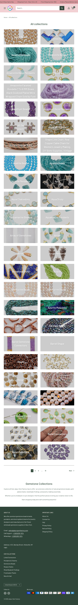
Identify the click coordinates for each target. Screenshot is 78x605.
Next (70, 471)
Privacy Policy (46, 525)
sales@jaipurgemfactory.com (18, 530)
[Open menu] (5, 8)
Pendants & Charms (10, 561)
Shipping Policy (47, 532)
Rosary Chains (8, 567)
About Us (45, 516)
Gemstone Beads (9, 564)
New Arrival (8, 576)
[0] (72, 8)
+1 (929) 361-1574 (18, 533)
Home (5, 17)
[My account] (69, 8)
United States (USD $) (11, 585)
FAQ (43, 522)
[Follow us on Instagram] (8, 593)
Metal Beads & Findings (11, 570)
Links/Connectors (10, 557)
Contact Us (46, 519)
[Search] (62, 8)
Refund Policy (46, 528)
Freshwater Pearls (10, 573)
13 (45, 471)
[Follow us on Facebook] (5, 593)
